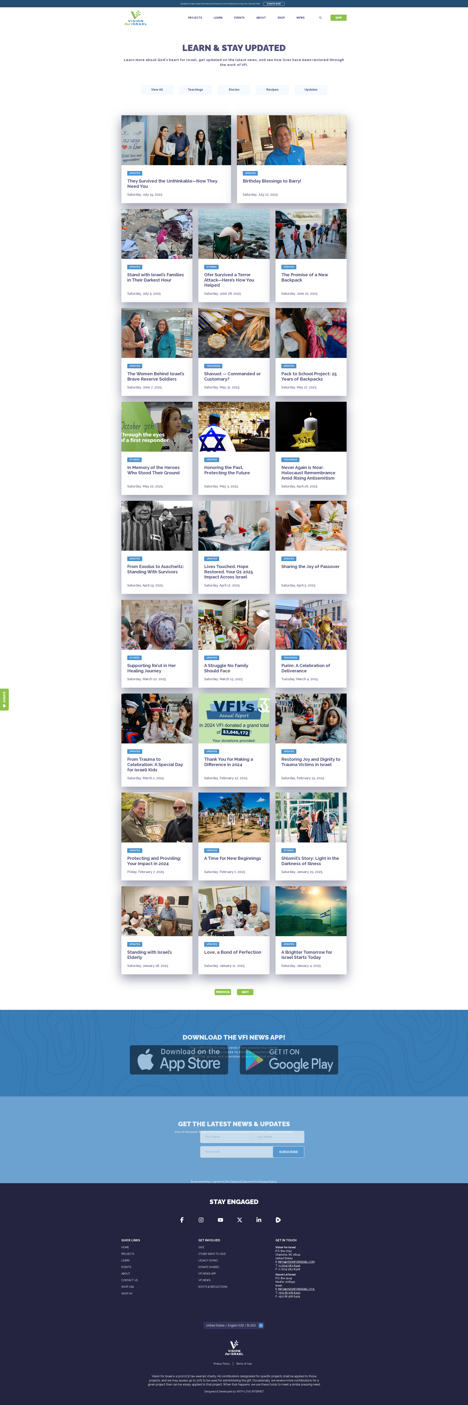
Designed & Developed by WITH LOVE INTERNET (234, 1391)
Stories (211, 267)
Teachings (213, 366)
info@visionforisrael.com (296, 1261)
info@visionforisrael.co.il (296, 1289)
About (261, 17)
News (301, 17)
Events (239, 17)
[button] (234, 1325)
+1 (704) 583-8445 (289, 1265)
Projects (195, 17)
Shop (281, 17)
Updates (134, 173)
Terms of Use (239, 1163)
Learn (218, 17)
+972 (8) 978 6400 (289, 1292)
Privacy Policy (268, 1163)
